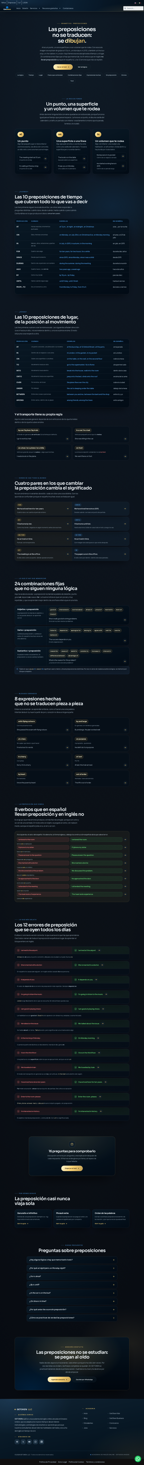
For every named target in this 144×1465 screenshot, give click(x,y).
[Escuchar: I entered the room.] (125, 839)
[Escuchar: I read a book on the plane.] (67, 456)
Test (72, 81)
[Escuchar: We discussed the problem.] (125, 871)
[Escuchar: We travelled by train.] (98, 1067)
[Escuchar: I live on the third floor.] (99, 1053)
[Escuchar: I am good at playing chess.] (103, 1009)
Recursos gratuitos (50, 8)
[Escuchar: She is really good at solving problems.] (125, 620)
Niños (3, 2)
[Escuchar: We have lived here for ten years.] (68, 508)
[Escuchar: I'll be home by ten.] (68, 524)
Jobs (86, 1428)
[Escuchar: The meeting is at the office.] (68, 554)
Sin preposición (111, 75)
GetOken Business (116, 1418)
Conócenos (114, 1423)
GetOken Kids (114, 1413)
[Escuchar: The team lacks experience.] (125, 894)
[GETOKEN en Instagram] (35, 1441)
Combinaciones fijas (75, 75)
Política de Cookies (76, 1462)
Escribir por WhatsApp (84, 1379)
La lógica (20, 75)
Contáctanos (68, 8)
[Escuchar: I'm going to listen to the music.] (106, 994)
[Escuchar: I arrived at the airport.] (99, 950)
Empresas (12, 2)
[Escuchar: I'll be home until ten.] (125, 524)
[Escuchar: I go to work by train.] (67, 439)
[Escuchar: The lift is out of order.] (125, 783)
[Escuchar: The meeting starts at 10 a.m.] (45, 159)
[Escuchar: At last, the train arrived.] (125, 765)
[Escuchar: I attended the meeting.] (125, 886)
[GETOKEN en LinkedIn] (41, 1441)
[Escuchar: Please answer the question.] (125, 855)
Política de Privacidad (47, 1462)
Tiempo (31, 75)
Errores (124, 75)
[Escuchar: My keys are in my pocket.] (123, 156)
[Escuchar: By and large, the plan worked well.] (125, 730)
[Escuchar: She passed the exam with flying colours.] (67, 730)
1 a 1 (19, 2)
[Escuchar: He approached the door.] (125, 878)
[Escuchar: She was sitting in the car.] (125, 439)
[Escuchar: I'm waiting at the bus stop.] (45, 167)
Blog (85, 1418)
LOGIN (25, 2)
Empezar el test (72, 1168)
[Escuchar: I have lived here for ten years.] (105, 1082)
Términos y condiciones (95, 1462)
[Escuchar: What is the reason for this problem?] (125, 661)
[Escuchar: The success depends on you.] (125, 640)
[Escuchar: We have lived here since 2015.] (125, 508)
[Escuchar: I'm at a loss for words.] (67, 747)
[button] (138, 1459)
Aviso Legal (62, 1462)
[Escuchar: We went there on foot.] (125, 456)
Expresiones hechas (94, 75)
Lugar (41, 75)
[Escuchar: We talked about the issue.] (103, 1023)
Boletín (25, 8)
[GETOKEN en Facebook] (17, 1441)
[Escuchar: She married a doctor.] (125, 863)
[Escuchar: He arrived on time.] (68, 539)
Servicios (33, 8)
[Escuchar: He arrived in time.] (125, 539)
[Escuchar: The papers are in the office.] (125, 554)
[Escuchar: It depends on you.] (96, 979)
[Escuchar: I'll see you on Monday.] (84, 167)
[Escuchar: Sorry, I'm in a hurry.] (67, 765)
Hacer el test (63, 67)
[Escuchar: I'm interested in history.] (101, 1111)
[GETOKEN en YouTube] (29, 1441)
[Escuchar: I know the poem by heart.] (67, 783)
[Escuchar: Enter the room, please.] (100, 1096)
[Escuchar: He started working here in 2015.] (123, 166)
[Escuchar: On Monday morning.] (98, 1038)
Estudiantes (88, 1423)
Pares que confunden (55, 75)
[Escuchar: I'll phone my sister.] (125, 847)
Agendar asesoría (59, 1379)
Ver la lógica (82, 67)
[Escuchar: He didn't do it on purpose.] (125, 747)
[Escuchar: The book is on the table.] (84, 159)
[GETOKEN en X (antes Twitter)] (23, 1441)
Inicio (18, 8)
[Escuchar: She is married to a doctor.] (102, 965)
